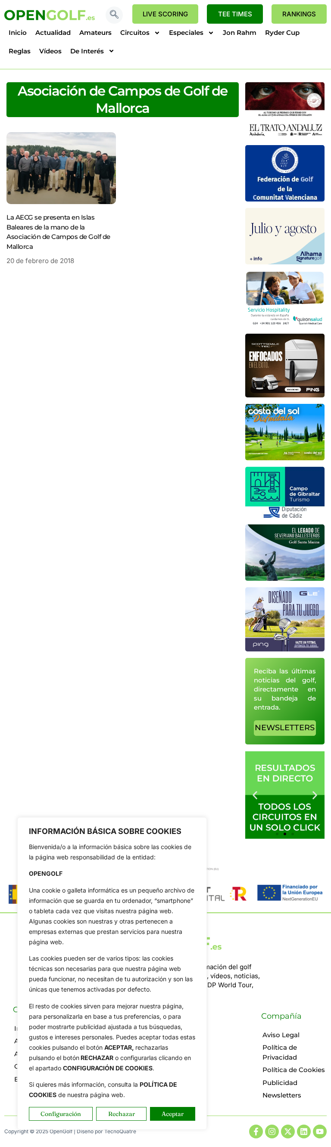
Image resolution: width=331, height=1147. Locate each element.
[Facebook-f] (256, 1131)
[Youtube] (320, 1131)
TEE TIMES (235, 14)
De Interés (87, 51)
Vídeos (50, 51)
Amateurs (95, 32)
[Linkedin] (304, 1131)
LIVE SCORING (165, 14)
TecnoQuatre (120, 1131)
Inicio (18, 32)
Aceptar (173, 1114)
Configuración (61, 1114)
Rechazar (121, 1114)
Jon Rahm (239, 32)
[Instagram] (272, 1131)
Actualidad (53, 32)
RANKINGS (299, 14)
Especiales (186, 32)
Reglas (20, 51)
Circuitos (135, 32)
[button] (114, 15)
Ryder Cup (282, 32)
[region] (112, 973)
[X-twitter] (288, 1131)
